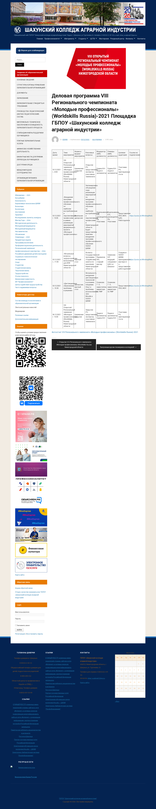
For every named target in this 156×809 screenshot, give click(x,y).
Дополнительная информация (26, 319)
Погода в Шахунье (26, 736)
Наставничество (21, 231)
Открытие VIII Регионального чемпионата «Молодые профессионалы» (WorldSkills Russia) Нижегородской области (74, 344)
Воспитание (19, 209)
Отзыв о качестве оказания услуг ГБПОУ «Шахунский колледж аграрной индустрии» (30, 595)
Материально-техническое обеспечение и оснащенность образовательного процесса (30, 125)
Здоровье (19, 215)
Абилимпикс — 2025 (22, 195)
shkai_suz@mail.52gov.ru (96, 678)
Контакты (141, 39)
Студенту (82, 39)
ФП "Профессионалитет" (24, 282)
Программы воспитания (24, 243)
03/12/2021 (85, 139)
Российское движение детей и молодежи (30, 254)
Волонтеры (19, 206)
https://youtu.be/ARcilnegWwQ (141, 216)
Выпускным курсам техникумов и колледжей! (117, 347)
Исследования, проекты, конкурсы (28, 217)
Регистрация (20, 634)
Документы (22, 93)
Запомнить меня (23, 625)
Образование (22, 98)
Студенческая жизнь (23, 268)
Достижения (20, 212)
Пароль (18, 619)
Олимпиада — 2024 (22, 237)
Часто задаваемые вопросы (25, 287)
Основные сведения (25, 80)
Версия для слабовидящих (32, 50)
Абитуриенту (69, 39)
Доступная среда (24, 165)
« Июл (117, 701)
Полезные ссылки (21, 315)
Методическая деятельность (26, 223)
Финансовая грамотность (25, 279)
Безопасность (20, 201)
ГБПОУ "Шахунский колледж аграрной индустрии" (78, 798)
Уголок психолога (21, 276)
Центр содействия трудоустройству (28, 285)
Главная (40, 39)
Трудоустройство (21, 273)
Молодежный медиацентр (25, 226)
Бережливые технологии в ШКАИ (27, 203)
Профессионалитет (52, 39)
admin (64, 139)
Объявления (20, 234)
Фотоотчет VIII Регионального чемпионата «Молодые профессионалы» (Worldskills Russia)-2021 (95, 332)
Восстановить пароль (34, 634)
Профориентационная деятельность (29, 245)
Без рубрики (97, 139)
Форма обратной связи (24, 588)
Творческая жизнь (22, 271)
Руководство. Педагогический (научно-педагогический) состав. (30, 114)
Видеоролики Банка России (26, 777)
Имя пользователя (22, 612)
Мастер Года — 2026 (22, 220)
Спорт (17, 262)
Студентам (19, 265)
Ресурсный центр (117, 39)
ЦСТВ (92, 39)
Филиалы (129, 39)
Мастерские (104, 39)
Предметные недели (23, 240)
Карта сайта (19, 575)
